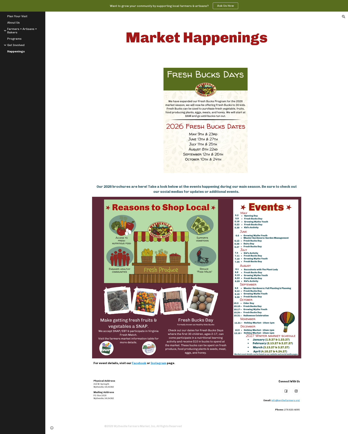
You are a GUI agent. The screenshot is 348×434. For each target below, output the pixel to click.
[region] (174, 6)
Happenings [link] (16, 51)
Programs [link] (14, 38)
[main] (196, 37)
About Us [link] (13, 22)
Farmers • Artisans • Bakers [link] (22, 30)
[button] (343, 16)
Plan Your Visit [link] (17, 16)
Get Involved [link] (15, 45)
